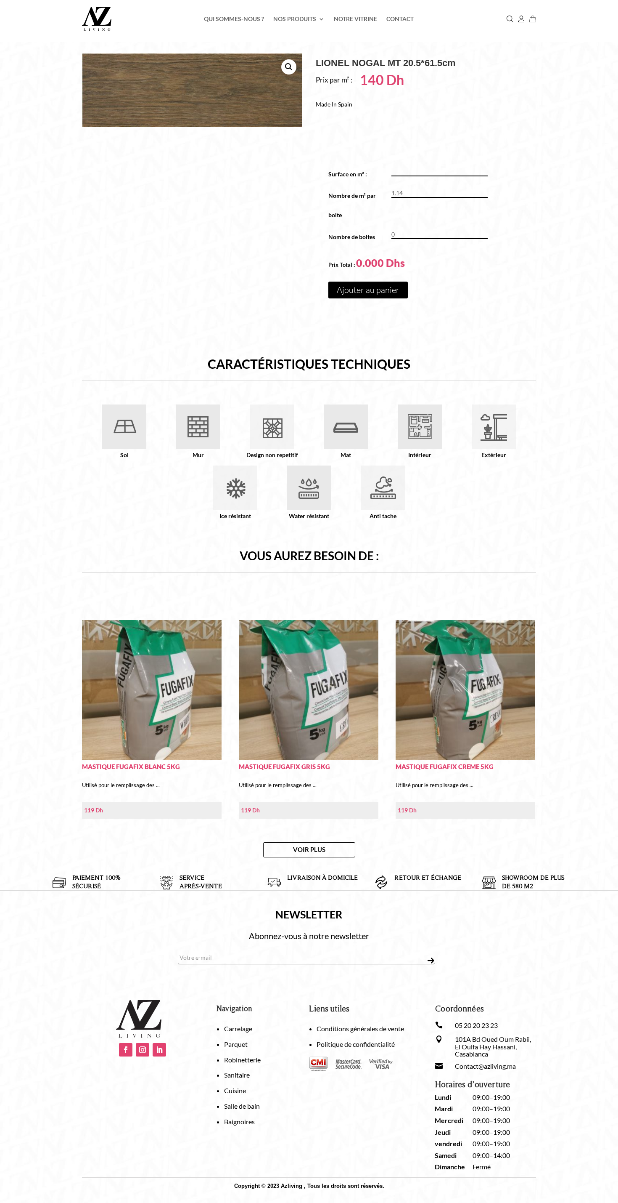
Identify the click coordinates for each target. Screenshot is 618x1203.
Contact (400, 19)
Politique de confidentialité (356, 1044)
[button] (288, 67)
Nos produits (294, 19)
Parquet (236, 1044)
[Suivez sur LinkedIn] (159, 1050)
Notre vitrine (355, 19)
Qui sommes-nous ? (234, 19)
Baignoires (239, 1122)
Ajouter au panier (368, 290)
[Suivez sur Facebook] (125, 1050)
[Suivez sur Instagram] (142, 1050)
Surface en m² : (350, 174)
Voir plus (309, 849)
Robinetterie (242, 1060)
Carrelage (238, 1029)
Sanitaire (237, 1075)
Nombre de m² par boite (352, 205)
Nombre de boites (351, 236)
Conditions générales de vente (360, 1029)
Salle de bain (242, 1106)
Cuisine (235, 1090)
